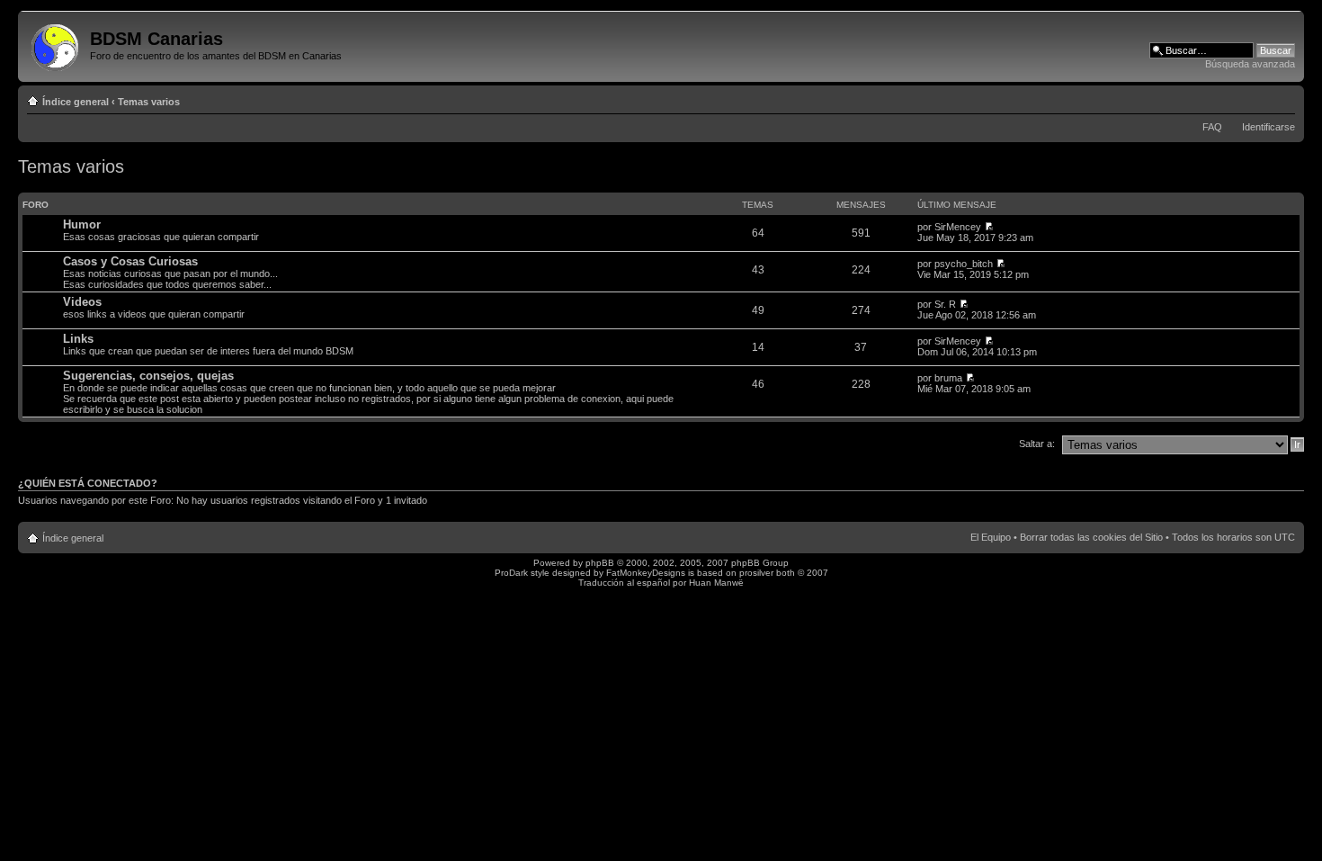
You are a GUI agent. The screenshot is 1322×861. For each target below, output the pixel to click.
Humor (82, 224)
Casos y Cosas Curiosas (130, 261)
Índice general (75, 101)
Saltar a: (1037, 443)
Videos (82, 302)
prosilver (756, 573)
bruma (948, 377)
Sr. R (945, 304)
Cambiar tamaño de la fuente (1282, 98)
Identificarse (1268, 126)
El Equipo (990, 537)
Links (78, 338)
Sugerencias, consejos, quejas (148, 375)
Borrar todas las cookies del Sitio (1091, 537)
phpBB (599, 563)
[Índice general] (56, 44)
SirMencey (957, 226)
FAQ (1212, 126)
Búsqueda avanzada (1250, 63)
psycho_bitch (963, 263)
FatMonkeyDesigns (645, 573)
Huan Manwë (716, 582)
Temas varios (149, 101)
